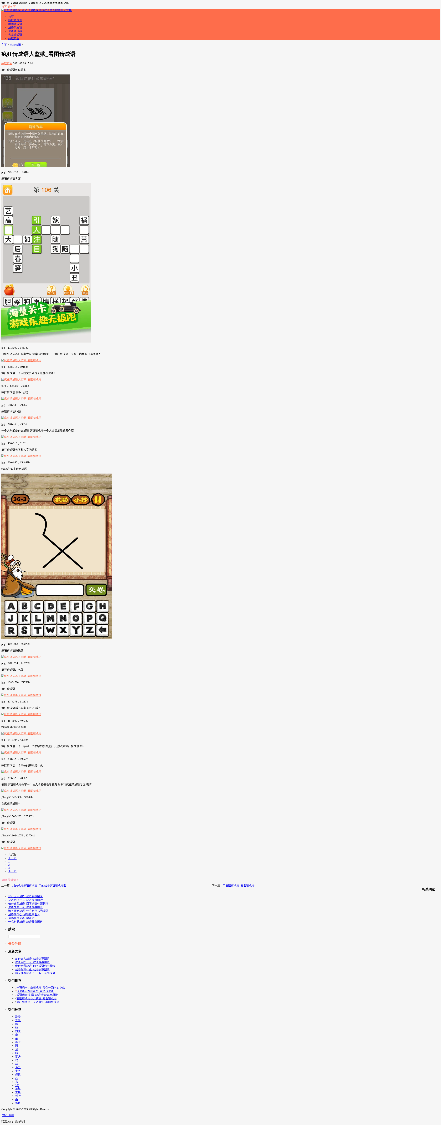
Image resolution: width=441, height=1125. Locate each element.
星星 (18, 1088)
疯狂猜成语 (15, 20)
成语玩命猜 (15, 27)
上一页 (12, 858)
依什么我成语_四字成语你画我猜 (28, 903)
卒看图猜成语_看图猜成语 (238, 885)
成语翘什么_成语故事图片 (24, 914)
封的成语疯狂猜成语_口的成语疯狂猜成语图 (39, 885)
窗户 (18, 1056)
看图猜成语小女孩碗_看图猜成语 (37, 998)
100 (17, 1085)
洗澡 (18, 1016)
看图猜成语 (15, 23)
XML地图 (8, 1115)
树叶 (18, 1095)
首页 (4, 6)
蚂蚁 (18, 1074)
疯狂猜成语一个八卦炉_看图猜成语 (38, 1002)
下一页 (12, 871)
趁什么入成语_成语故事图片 (25, 896)
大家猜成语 (15, 34)
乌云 (18, 1067)
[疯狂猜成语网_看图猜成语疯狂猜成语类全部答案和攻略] (36, 10)
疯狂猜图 (13, 38)
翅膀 (18, 1031)
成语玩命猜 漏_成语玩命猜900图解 (38, 994)
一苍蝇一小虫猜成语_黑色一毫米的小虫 (41, 987)
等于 (18, 1042)
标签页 (12, 6)
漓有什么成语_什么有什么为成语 (28, 910)
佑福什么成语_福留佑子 (22, 918)
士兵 (18, 1070)
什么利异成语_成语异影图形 (25, 921)
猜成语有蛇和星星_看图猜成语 (35, 991)
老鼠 (18, 1020)
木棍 (18, 1092)
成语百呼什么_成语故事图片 (25, 899)
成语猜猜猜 (15, 31)
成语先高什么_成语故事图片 (25, 907)
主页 (4, 44)
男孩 (18, 1103)
